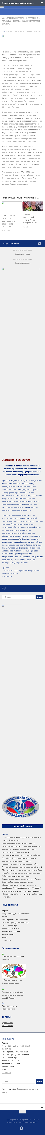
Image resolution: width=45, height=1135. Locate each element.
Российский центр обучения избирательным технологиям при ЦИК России (13, 995)
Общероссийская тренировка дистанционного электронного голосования (9, 221)
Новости (16, 21)
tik (4, 32)
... (11, 897)
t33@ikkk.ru (6, 940)
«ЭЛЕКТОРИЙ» (7, 1026)
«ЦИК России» (7, 1023)
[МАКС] (39, 243)
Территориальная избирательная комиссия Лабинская (18, 3)
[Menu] (42, 3)
